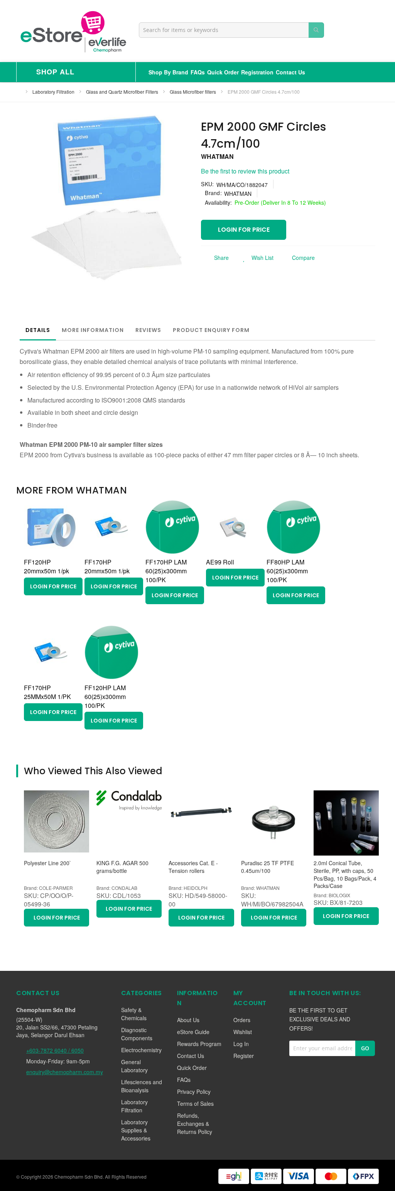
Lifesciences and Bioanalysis (141, 1086)
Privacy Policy (194, 1091)
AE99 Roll (220, 562)
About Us (188, 1020)
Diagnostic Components (136, 1034)
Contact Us (290, 72)
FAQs (198, 72)
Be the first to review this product (245, 171)
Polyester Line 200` (47, 863)
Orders (241, 1020)
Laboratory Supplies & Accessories (135, 1130)
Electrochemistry (141, 1050)
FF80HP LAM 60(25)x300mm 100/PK (287, 571)
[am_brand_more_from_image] (51, 551)
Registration (257, 72)
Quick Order (223, 72)
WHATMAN (217, 156)
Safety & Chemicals (134, 1014)
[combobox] (231, 30)
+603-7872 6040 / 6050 (55, 1050)
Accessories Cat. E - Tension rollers (193, 866)
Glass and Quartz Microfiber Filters (122, 91)
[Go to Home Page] (18, 91)
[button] (255, 257)
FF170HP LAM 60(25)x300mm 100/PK (166, 571)
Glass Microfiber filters (193, 91)
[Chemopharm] (72, 31)
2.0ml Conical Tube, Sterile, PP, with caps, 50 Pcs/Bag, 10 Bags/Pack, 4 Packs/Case (345, 874)
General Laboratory (134, 1066)
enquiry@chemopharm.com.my (64, 1072)
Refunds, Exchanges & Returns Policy (194, 1123)
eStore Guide (193, 1032)
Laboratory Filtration (54, 91)
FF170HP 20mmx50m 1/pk (107, 566)
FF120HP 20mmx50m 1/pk (46, 566)
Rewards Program (199, 1044)
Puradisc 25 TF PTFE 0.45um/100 (267, 866)
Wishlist (242, 1032)
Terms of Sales (195, 1103)
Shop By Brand (168, 72)
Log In (241, 1044)
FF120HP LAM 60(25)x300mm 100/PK (105, 696)
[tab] (38, 330)
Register (243, 1056)
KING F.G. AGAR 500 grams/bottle (122, 866)
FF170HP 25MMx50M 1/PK (47, 692)
